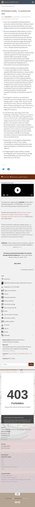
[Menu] (33, 2)
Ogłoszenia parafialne (8, 6)
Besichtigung (23, 177)
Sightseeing (14, 177)
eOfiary (20, 247)
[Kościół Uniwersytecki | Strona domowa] (13, 2)
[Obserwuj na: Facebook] (19, 502)
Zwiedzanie (6, 177)
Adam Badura (8, 17)
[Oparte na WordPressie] (12, 498)
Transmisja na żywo (7, 183)
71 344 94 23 (4, 437)
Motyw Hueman (26, 498)
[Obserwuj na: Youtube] (16, 502)
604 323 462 (4, 439)
